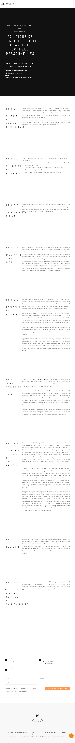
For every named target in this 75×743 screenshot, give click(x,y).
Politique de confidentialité (58, 736)
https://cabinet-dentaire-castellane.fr (38, 379)
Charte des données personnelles (19, 691)
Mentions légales (46, 736)
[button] (70, 3)
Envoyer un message (57, 688)
